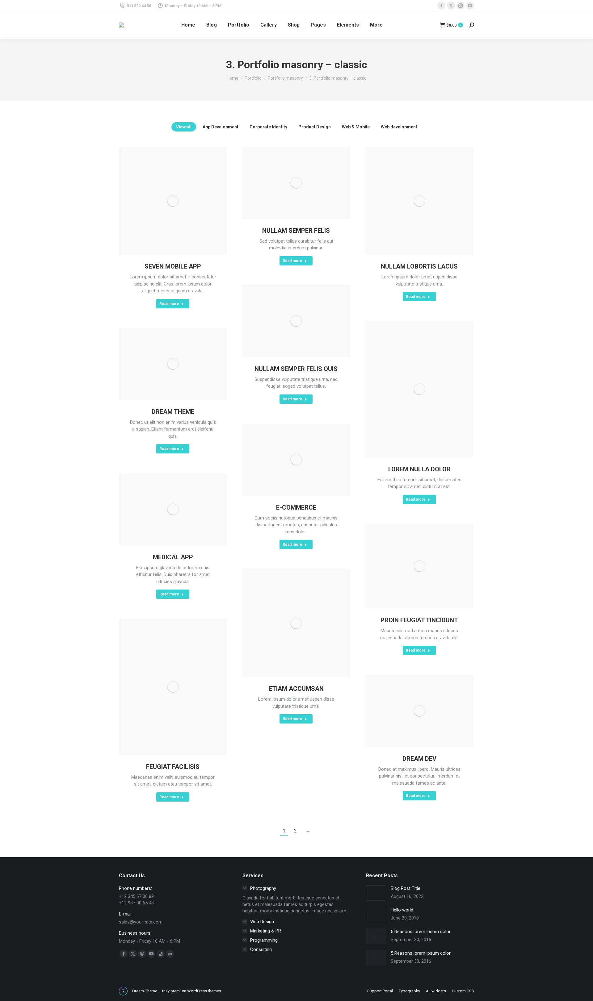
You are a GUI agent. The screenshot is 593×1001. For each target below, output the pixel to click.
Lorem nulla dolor (419, 469)
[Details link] (173, 201)
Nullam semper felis (296, 230)
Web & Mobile (356, 126)
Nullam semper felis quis (296, 369)
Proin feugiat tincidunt (419, 620)
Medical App (173, 557)
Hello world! (402, 910)
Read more (169, 304)
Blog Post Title (405, 888)
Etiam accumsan (296, 688)
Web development (399, 126)
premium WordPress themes (195, 991)
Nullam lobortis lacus (419, 266)
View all (183, 126)
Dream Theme (173, 411)
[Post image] (376, 893)
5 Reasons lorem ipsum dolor (421, 931)
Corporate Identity (268, 126)
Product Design (314, 126)
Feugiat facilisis (173, 766)
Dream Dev (419, 758)
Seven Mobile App (173, 266)
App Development (220, 126)
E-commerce (296, 507)
